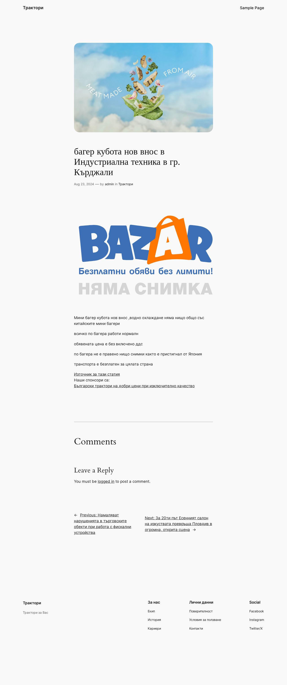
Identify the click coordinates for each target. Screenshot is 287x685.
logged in (106, 481)
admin (109, 184)
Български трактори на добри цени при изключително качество (134, 386)
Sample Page (252, 8)
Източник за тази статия (97, 374)
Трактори (33, 7)
